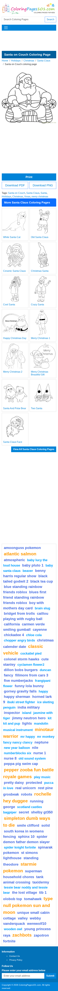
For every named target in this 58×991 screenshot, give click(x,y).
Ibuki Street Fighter (21, 702)
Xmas (27, 196)
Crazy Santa (37, 304)
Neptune (41, 742)
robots (26, 794)
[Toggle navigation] (6, 28)
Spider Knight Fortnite (20, 847)
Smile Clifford (28, 825)
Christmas (28, 60)
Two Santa (36, 408)
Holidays (16, 60)
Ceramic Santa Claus (14, 271)
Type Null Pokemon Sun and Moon (28, 905)
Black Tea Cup (41, 581)
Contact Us (14, 956)
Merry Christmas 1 (40, 338)
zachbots (22, 934)
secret (24, 812)
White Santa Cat (11, 237)
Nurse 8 (10, 758)
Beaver (28, 571)
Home (5, 60)
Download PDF (15, 185)
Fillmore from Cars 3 (31, 675)
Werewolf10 (36, 924)
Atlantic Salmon (20, 553)
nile (35, 748)
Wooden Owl (13, 929)
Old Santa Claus (39, 237)
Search (50, 19)
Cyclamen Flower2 (30, 664)
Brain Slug (42, 608)
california (12, 624)
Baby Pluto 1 (32, 565)
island (26, 713)
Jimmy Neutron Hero (29, 718)
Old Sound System (32, 758)
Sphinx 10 (26, 837)
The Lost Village (24, 892)
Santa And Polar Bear (14, 408)
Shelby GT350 (42, 812)
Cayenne (40, 629)
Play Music (42, 777)
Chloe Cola (34, 635)
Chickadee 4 (14, 635)
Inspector (12, 713)
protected (34, 783)
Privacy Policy (15, 960)
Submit (50, 975)
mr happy (27, 736)
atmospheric (14, 560)
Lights (27, 723)
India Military (29, 707)
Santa (44, 193)
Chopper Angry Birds (19, 640)
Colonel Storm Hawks (21, 659)
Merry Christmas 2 (12, 371)
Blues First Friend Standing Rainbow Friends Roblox (24, 597)
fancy (8, 675)
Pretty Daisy (14, 783)
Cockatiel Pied (30, 653)
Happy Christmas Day (14, 338)
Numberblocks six (17, 753)
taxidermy (40, 882)
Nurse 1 (39, 753)
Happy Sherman (17, 697)
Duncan (45, 670)
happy (43, 691)
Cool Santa (9, 304)
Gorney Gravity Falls (20, 691)
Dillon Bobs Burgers (21, 670)
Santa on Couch (16, 193)
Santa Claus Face (12, 442)
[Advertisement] (29, 41)
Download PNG (43, 185)
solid (45, 825)
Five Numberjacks (18, 681)
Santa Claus (43, 60)
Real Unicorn (25, 788)
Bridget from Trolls (19, 613)
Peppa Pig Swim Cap (21, 764)
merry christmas (40, 196)
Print (29, 177)
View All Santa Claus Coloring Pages (33, 449)
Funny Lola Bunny (29, 686)
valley (23, 918)
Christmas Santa (39, 271)
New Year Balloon (17, 748)
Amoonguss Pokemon (22, 548)
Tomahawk (32, 899)
